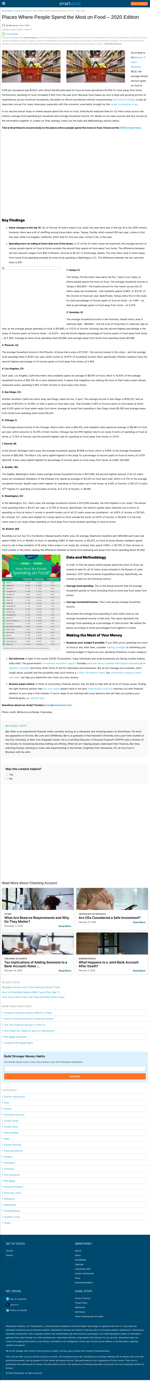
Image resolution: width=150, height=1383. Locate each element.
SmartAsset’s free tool (100, 688)
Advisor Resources (14, 1096)
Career (8, 1108)
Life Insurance (11, 1174)
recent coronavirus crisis (124, 104)
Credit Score (11, 1126)
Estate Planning (12, 1144)
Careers (9, 1255)
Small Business (12, 1210)
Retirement (10, 1204)
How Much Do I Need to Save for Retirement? (29, 1030)
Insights (8, 1156)
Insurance (9, 1162)
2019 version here (130, 127)
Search (78, 1251)
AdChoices (80, 1307)
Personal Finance (13, 1186)
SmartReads (7, 11)
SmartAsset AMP (82, 1269)
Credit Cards (11, 1120)
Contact (9, 1251)
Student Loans (12, 1216)
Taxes (7, 1222)
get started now (35, 698)
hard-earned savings (123, 99)
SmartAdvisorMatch (84, 1282)
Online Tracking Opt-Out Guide (89, 1316)
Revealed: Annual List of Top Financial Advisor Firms (31, 987)
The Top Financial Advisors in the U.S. (25, 1024)
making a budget (116, 647)
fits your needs (51, 688)
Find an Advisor (139, 3)
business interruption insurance (121, 663)
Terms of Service (82, 1298)
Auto (6, 1102)
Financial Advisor (13, 1150)
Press (77, 1278)
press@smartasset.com (58, 705)
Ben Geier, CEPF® (16, 725)
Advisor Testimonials (84, 1273)
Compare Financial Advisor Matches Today (28, 1012)
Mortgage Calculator (15, 1036)
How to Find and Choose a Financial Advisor (28, 1018)
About (78, 1255)
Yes (10, 774)
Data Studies (11, 1132)
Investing (9, 1168)
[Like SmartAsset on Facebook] (7, 1299)
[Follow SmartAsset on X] (7, 1304)
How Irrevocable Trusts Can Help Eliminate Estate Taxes (33, 997)
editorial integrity (30, 38)
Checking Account (23, 11)
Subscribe (75, 1076)
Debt (7, 1138)
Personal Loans (12, 1192)
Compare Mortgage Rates (18, 1042)
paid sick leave (94, 663)
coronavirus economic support (59, 663)
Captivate (79, 1264)
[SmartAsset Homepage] (70, 3)
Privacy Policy (81, 1303)
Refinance (9, 1198)
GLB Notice (80, 1312)
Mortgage (9, 1180)
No (10, 778)
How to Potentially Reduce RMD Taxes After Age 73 (31, 992)
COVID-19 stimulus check (91, 672)
